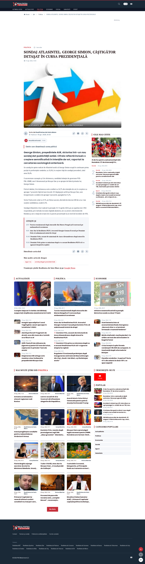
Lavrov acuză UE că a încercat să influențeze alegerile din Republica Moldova (50, 400)
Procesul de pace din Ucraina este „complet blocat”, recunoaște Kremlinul (50, 499)
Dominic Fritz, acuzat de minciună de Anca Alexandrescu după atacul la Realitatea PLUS (57, 237)
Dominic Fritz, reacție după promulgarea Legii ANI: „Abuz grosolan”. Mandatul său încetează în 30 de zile (52, 433)
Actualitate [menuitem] (29, 9)
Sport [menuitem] (75, 9)
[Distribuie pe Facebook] (78, 133)
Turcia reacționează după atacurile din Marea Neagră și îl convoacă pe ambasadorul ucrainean (56, 226)
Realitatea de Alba (31, 548)
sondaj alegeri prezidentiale (45, 262)
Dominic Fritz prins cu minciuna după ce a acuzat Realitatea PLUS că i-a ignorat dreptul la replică (57, 243)
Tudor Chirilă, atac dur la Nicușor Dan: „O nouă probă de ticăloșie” (52, 465)
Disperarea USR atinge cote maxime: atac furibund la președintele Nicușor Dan (33, 358)
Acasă (27, 14)
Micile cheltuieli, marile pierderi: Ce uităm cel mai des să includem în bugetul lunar (116, 337)
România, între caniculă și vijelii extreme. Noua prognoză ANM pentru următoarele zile (108, 174)
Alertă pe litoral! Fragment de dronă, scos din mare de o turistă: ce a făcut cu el (36, 335)
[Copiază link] (74, 133)
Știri (34, 14)
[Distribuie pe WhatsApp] (82, 133)
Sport (98, 191)
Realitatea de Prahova (52, 545)
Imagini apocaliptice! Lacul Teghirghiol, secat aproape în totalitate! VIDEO (34, 324)
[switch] (125, 4)
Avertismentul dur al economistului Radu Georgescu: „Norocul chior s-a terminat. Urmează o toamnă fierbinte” (115, 326)
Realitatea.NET (17, 545)
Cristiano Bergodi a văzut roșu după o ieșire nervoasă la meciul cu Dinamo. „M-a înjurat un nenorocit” (108, 196)
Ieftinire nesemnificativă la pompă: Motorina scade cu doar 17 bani (109, 312)
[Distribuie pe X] (87, 133)
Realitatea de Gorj (125, 545)
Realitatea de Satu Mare (46, 132)
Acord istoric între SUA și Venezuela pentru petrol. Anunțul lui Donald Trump (77, 400)
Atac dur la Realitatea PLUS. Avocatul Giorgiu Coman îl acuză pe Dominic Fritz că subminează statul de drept (57, 232)
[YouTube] (131, 4)
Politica (41, 14)
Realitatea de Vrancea (57, 548)
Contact (15, 534)
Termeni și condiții (24, 534)
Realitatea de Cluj (44, 548)
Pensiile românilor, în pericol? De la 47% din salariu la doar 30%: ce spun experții (116, 360)
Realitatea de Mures (82, 548)
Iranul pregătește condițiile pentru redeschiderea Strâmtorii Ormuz (25, 434)
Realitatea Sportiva (28, 545)
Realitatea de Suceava (82, 545)
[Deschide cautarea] (119, 4)
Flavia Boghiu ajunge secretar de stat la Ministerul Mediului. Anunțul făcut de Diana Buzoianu (26, 467)
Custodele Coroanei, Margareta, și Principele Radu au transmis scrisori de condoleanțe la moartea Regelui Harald (78, 468)
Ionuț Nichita (60, 427)
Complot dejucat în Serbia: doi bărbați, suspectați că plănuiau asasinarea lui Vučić (32, 312)
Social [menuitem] (58, 9)
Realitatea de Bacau (96, 545)
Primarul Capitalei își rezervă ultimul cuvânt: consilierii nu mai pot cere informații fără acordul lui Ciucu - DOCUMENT (25, 502)
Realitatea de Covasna (67, 545)
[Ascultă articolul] (141, 549)
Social (94, 166)
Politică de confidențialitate (39, 534)
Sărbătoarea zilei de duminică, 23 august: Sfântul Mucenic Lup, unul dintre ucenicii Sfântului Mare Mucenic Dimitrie (108, 206)
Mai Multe (52, 509)
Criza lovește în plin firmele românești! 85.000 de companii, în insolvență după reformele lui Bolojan (116, 349)
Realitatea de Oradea (18, 548)
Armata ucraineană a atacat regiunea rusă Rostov (23, 399)
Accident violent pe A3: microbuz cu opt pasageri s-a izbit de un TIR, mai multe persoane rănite (108, 185)
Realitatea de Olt (70, 548)
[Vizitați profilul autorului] (26, 133)
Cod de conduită (53, 534)
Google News (69, 268)
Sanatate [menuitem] (67, 9)
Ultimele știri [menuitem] (17, 9)
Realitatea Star (40, 545)
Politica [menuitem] (40, 9)
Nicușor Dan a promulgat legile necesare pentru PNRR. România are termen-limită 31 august (79, 433)
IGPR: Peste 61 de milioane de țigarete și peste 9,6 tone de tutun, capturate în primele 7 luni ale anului (36, 346)
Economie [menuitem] (49, 9)
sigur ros (28, 262)
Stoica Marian (33, 393)
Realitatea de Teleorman (111, 545)
